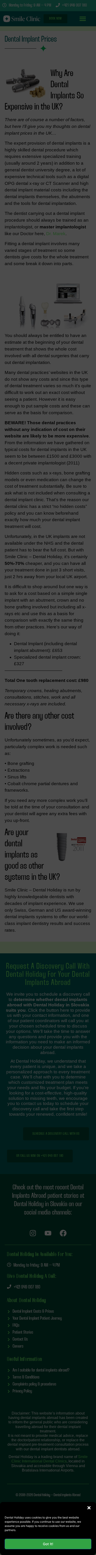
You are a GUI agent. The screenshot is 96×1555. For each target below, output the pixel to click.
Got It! (48, 1544)
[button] (89, 1507)
